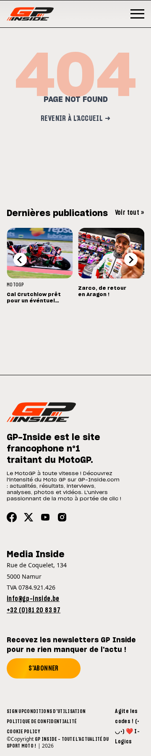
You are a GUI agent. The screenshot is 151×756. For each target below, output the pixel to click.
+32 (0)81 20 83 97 (33, 610)
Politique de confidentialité (41, 721)
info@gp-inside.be (33, 599)
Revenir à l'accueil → (75, 119)
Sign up (15, 711)
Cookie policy (23, 731)
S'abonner (44, 668)
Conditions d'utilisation (55, 711)
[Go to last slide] (20, 259)
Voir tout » (129, 212)
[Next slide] (131, 259)
